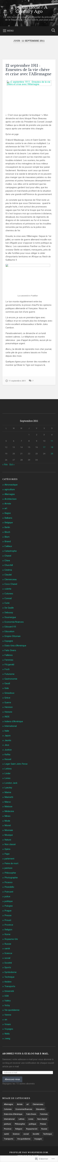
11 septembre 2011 (17, 381)
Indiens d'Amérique (13, 721)
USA (6, 996)
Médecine (9, 811)
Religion (8, 929)
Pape (7, 854)
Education (9, 631)
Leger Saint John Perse (16, 764)
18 (52, 447)
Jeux (6, 745)
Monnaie (8, 830)
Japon (7, 735)
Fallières (8, 655)
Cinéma (8, 570)
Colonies (8, 593)
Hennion (8, 707)
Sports (7, 967)
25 (52, 453)
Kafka (7, 754)
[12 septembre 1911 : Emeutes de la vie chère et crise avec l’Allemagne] (29, 94)
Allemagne (9, 494)
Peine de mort (11, 863)
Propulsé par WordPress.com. (29, 1152)
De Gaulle (9, 607)
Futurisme (9, 674)
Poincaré (8, 891)
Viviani (7, 1024)
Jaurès (7, 740)
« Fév (5, 464)
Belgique (8, 522)
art (5, 508)
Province (8, 924)
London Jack (10, 783)
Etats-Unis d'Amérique (15, 645)
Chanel (7, 555)
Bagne (7, 513)
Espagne (8, 641)
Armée (7, 503)
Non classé (10, 844)
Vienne (7, 1014)
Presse (7, 915)
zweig (7, 1038)
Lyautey (8, 787)
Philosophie (10, 872)
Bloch (7, 532)
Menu (10, 30)
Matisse (8, 806)
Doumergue (10, 617)
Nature (7, 839)
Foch (7, 669)
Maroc (7, 802)
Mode (7, 820)
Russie (7, 944)
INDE (7, 716)
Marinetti (8, 797)
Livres (7, 778)
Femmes (8, 660)
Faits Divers (10, 650)
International (10, 726)
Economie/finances (14, 622)
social (7, 958)
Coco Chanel (10, 584)
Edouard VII (10, 626)
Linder (7, 773)
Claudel (8, 574)
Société (8, 962)
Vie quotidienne (11, 1010)
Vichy (7, 1005)
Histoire (8, 712)
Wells (7, 1033)
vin (5, 1019)
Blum (7, 536)
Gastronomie (10, 678)
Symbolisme (10, 972)
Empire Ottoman (12, 636)
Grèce (7, 697)
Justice (8, 749)
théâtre (7, 981)
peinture (8, 868)
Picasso (8, 882)
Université (9, 991)
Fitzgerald (9, 664)
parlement (9, 858)
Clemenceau (10, 579)
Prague (7, 910)
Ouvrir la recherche (52, 30)
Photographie (11, 877)
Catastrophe (10, 551)
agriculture (9, 489)
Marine (7, 792)
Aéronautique (11, 484)
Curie (7, 603)
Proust (7, 920)
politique (8, 901)
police (7, 896)
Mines (7, 816)
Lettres (8, 768)
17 (44, 447)
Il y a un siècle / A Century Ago (28, 9)
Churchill (8, 565)
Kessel (7, 759)
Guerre (7, 702)
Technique (9, 977)
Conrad (8, 598)
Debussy (8, 612)
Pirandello (9, 887)
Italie (6, 730)
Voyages (8, 1029)
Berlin (7, 527)
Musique (8, 835)
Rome (7, 934)
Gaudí (7, 683)
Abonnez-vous (12, 1079)
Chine (7, 560)
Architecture (10, 499)
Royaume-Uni (11, 939)
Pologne (8, 906)
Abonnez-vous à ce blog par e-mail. (25, 1053)
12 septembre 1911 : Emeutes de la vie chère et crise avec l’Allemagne (28, 69)
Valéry (7, 1000)
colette (7, 588)
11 (52, 441)
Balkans (8, 518)
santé (7, 948)
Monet (7, 825)
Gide (6, 688)
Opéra (7, 849)
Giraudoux (9, 693)
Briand (7, 541)
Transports (9, 986)
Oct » (11, 464)
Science (8, 953)
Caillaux (8, 546)
